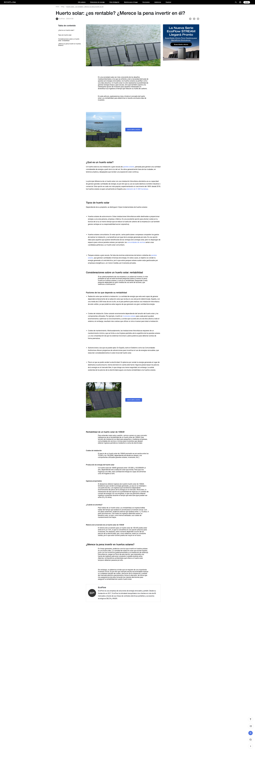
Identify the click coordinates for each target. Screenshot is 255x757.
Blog (62, 6)
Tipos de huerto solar (65, 35)
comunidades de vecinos (136, 242)
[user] (240, 2)
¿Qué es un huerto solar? (66, 30)
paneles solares (128, 167)
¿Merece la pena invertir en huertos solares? (69, 44)
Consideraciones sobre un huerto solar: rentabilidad (68, 39)
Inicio (57, 6)
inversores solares (129, 316)
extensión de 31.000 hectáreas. (137, 189)
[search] (236, 2)
